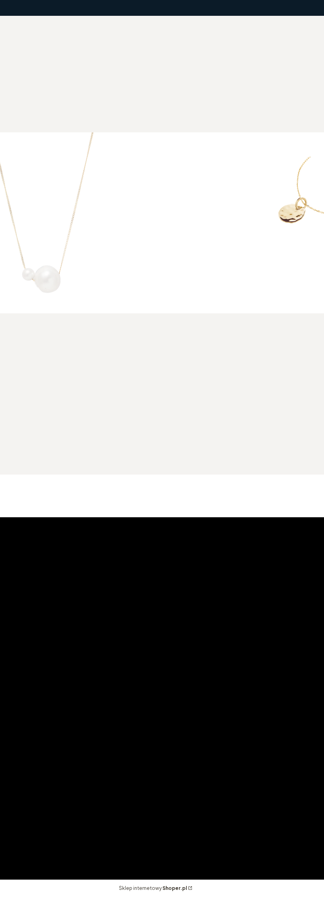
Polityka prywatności (43, 755)
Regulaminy (30, 744)
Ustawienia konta (142, 755)
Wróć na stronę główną (242, 272)
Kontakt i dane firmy (42, 823)
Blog (19, 845)
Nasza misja (29, 812)
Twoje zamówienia (144, 744)
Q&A (19, 777)
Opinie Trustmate (38, 834)
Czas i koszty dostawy (255, 744)
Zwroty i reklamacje (41, 766)
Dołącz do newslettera (55, 450)
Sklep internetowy (153, 888)
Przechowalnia (138, 766)
